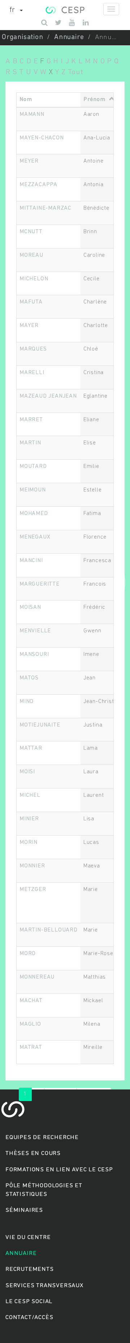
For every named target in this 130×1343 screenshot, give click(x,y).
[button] (16, 10)
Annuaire (69, 37)
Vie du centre (28, 1237)
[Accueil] (65, 9)
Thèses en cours (33, 1153)
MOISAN (30, 607)
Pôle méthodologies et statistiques (43, 1190)
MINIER (29, 819)
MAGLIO (30, 1024)
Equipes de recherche (42, 1137)
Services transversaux (44, 1286)
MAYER (29, 326)
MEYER (29, 161)
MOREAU (31, 255)
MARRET (31, 420)
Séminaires (24, 1210)
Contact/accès (29, 1317)
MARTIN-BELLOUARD (49, 930)
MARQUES (33, 349)
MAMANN (32, 114)
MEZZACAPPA (38, 185)
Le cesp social (28, 1301)
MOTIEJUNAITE (40, 725)
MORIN (29, 842)
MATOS (29, 678)
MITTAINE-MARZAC (46, 208)
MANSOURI (34, 654)
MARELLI (32, 373)
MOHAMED (34, 513)
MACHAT (31, 1001)
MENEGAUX (35, 537)
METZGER (33, 889)
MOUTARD (33, 466)
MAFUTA (31, 302)
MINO (27, 701)
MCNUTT (31, 232)
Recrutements (29, 1269)
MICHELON (34, 279)
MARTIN (30, 443)
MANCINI (31, 561)
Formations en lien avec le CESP (59, 1170)
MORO (28, 954)
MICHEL (30, 795)
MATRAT (31, 1047)
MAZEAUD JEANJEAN (48, 396)
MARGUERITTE (40, 584)
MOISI (27, 772)
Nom (26, 99)
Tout (75, 72)
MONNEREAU (37, 977)
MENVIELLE (35, 631)
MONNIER (32, 866)
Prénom (94, 99)
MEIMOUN (33, 490)
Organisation (22, 37)
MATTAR (31, 748)
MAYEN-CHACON (42, 138)
